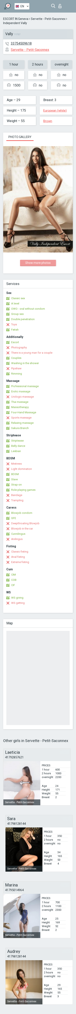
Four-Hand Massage (23, 412)
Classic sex (18, 298)
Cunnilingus (18, 533)
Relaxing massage (22, 422)
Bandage (16, 495)
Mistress (16, 463)
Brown (47, 121)
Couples (16, 357)
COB (13, 579)
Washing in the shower (25, 363)
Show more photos (38, 262)
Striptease (17, 440)
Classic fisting (19, 551)
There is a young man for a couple (31, 352)
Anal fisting (18, 556)
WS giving (17, 597)
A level (15, 303)
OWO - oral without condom (28, 308)
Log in (60, 5)
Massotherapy (20, 407)
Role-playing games (23, 489)
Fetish (15, 329)
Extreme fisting (20, 562)
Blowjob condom (21, 512)
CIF (13, 585)
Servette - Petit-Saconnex (48, 19)
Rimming (16, 373)
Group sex (17, 314)
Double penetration (23, 319)
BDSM (15, 474)
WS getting (18, 602)
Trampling (17, 500)
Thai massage (19, 401)
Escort (15, 342)
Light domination (21, 468)
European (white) (55, 110)
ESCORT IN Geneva (15, 19)
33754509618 (21, 43)
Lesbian (16, 451)
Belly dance (18, 445)
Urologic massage (22, 396)
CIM (13, 574)
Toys (14, 324)
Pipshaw (16, 368)
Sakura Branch (20, 428)
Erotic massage (20, 391)
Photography (19, 347)
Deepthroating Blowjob (25, 523)
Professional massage (25, 386)
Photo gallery (19, 137)
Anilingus (17, 539)
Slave (14, 479)
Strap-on (16, 484)
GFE (13, 518)
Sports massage (21, 417)
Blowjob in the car (22, 528)
